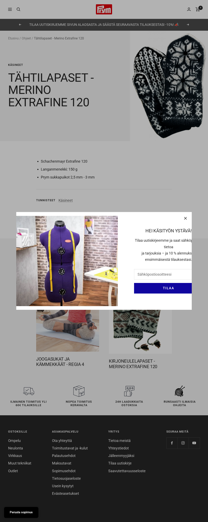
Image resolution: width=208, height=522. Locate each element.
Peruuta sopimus (21, 512)
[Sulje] (185, 218)
